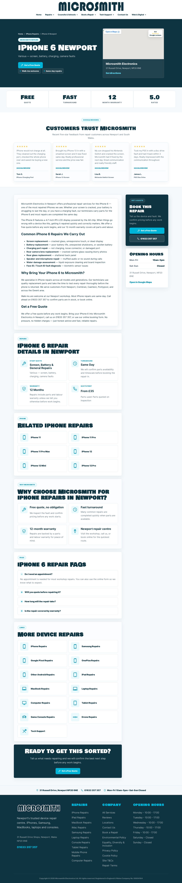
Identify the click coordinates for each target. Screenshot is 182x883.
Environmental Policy (114, 837)
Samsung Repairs (81, 832)
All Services (108, 812)
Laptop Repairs (80, 837)
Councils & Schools (67, 14)
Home (38, 14)
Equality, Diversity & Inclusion (113, 844)
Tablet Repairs (80, 847)
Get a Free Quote (32, 65)
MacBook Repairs (81, 822)
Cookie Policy (110, 855)
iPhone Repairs (32, 34)
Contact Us (123, 14)
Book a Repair (87, 14)
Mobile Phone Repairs (79, 854)
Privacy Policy (110, 850)
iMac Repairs (79, 827)
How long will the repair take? (40, 601)
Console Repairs (81, 842)
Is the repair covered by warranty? (43, 611)
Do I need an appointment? (38, 574)
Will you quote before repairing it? (43, 592)
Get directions (113, 73)
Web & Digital (138, 14)
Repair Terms (109, 865)
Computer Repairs (82, 860)
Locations (107, 822)
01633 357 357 (92, 790)
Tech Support (106, 14)
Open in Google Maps (141, 282)
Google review (23, 168)
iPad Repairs (79, 817)
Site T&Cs (107, 860)
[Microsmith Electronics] (91, 6)
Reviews (107, 817)
